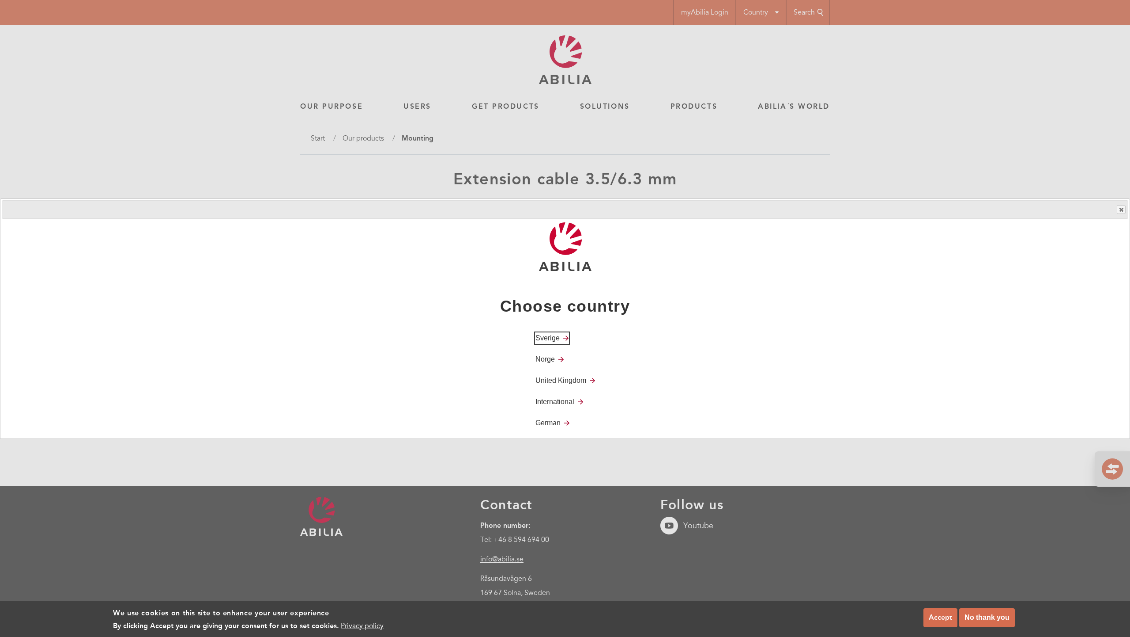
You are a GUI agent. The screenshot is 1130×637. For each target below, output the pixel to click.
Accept (940, 617)
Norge (545, 358)
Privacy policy (362, 625)
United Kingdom (560, 380)
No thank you (986, 617)
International (554, 401)
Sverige (547, 337)
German (548, 422)
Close (1121, 209)
